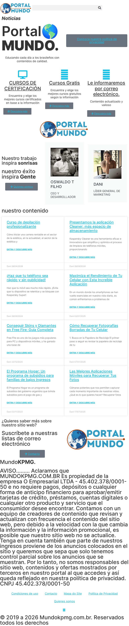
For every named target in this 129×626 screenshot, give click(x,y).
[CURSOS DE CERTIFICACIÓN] (22, 74)
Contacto (51, 593)
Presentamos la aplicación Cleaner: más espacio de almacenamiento (92, 226)
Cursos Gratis (64, 83)
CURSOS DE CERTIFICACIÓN (22, 85)
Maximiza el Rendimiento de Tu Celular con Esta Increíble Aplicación (96, 280)
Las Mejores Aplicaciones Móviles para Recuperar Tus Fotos (93, 375)
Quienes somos (64, 601)
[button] (64, 8)
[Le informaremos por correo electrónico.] (106, 74)
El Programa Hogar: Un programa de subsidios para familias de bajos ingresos (30, 375)
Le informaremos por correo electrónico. (106, 88)
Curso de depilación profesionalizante (23, 224)
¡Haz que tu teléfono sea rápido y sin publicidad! (27, 278)
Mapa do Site (73, 593)
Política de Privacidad (103, 593)
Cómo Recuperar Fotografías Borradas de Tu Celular (94, 327)
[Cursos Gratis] (64, 74)
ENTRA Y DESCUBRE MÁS (19, 249)
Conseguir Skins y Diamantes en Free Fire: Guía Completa (31, 327)
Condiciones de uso (24, 593)
